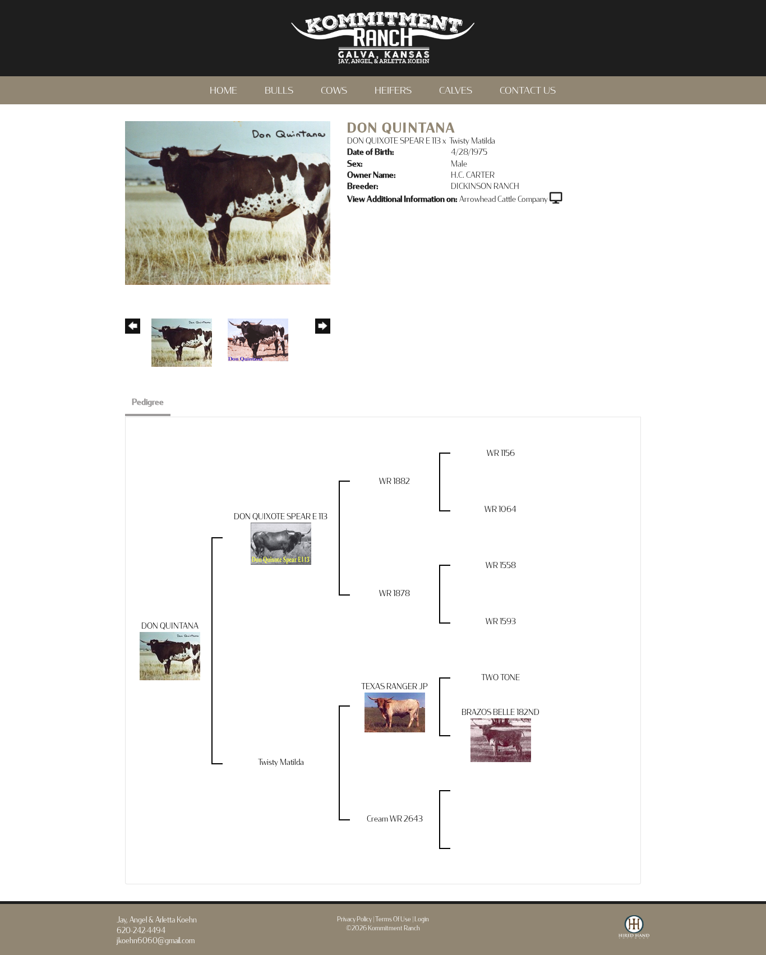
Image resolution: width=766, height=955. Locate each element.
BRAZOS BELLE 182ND (500, 712)
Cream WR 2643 (395, 819)
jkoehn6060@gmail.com (156, 940)
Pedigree (148, 402)
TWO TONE (500, 677)
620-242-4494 (141, 930)
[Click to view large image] (227, 202)
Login (421, 919)
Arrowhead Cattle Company (503, 199)
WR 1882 (394, 481)
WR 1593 (501, 621)
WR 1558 (501, 565)
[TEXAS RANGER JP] (394, 711)
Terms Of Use (393, 919)
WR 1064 (500, 509)
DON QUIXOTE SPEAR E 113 (394, 141)
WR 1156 (501, 453)
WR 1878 (394, 593)
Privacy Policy (354, 919)
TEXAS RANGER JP (394, 686)
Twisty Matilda (472, 141)
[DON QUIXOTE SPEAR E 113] (281, 542)
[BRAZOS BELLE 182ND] (500, 739)
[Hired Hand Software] (634, 932)
